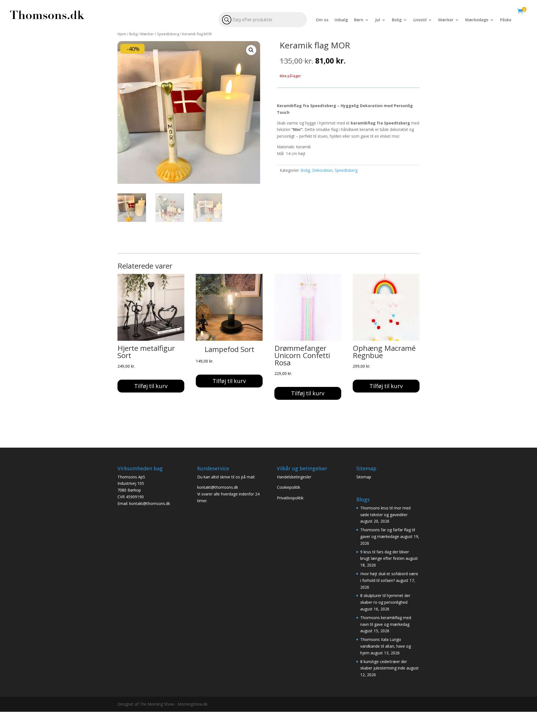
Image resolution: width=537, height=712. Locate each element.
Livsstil (420, 20)
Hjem (121, 33)
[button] (251, 50)
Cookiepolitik (289, 487)
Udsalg (341, 20)
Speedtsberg (168, 33)
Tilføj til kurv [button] (151, 386)
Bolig (397, 20)
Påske (505, 20)
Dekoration (322, 170)
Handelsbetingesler (294, 477)
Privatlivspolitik (290, 497)
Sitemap (364, 477)
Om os (322, 20)
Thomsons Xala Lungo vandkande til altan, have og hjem (385, 646)
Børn (358, 20)
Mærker (445, 20)
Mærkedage (476, 20)
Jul (377, 20)
